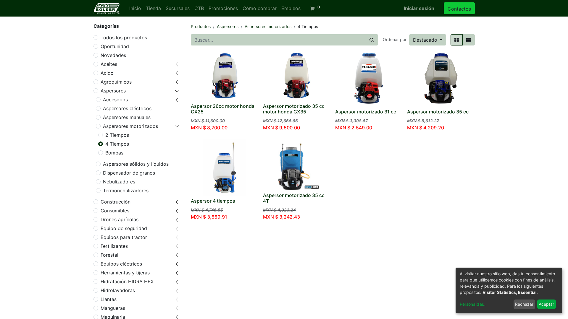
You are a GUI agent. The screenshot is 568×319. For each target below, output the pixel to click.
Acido (107, 73)
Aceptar (546, 304)
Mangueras (113, 308)
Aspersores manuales (127, 117)
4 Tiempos (117, 144)
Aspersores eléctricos (127, 108)
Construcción (115, 202)
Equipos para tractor (124, 237)
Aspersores (113, 91)
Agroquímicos (116, 82)
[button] (427, 39)
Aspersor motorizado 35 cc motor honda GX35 (294, 109)
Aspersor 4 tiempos (213, 201)
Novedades (113, 55)
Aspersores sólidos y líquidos (136, 164)
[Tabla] (457, 39)
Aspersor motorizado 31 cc (365, 112)
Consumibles (115, 211)
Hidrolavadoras (118, 290)
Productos (201, 26)
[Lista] (468, 39)
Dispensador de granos (129, 173)
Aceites (109, 64)
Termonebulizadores (126, 190)
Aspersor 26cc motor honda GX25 (222, 109)
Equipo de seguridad (124, 228)
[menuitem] (135, 8)
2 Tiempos (117, 135)
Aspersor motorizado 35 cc (438, 112)
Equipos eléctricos (121, 264)
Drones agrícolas (119, 219)
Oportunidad (115, 46)
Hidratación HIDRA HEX (127, 281)
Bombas (114, 153)
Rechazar (524, 304)
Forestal (109, 255)
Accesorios (115, 99)
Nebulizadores (119, 182)
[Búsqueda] (372, 39)
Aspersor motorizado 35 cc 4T (294, 198)
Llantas (109, 299)
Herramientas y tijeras (125, 273)
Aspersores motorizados (130, 126)
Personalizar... (473, 304)
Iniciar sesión (419, 8)
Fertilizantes (114, 246)
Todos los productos (124, 37)
